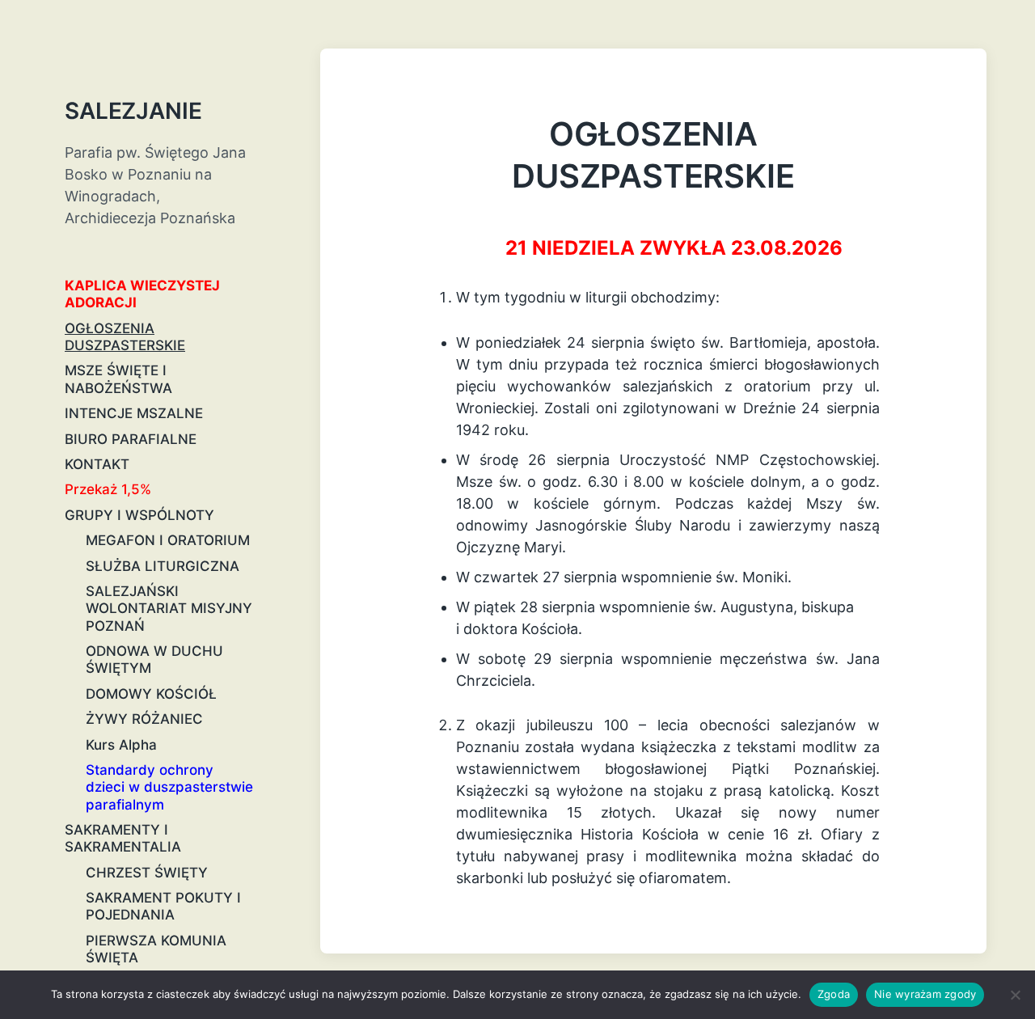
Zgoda (833, 993)
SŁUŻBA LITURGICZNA (162, 566)
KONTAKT (97, 464)
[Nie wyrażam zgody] (1015, 995)
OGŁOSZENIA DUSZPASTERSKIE (125, 336)
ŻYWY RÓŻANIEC (144, 719)
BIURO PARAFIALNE (130, 439)
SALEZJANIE (133, 111)
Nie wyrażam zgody (925, 993)
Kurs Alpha (121, 745)
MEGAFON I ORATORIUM (168, 540)
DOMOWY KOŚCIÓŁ (151, 694)
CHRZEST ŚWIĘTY (147, 873)
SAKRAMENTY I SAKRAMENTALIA (123, 838)
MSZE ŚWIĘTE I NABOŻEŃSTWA (118, 378)
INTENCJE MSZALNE (134, 413)
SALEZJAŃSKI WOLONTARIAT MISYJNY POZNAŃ (169, 608)
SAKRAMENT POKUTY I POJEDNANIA (163, 906)
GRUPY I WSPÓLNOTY (139, 515)
